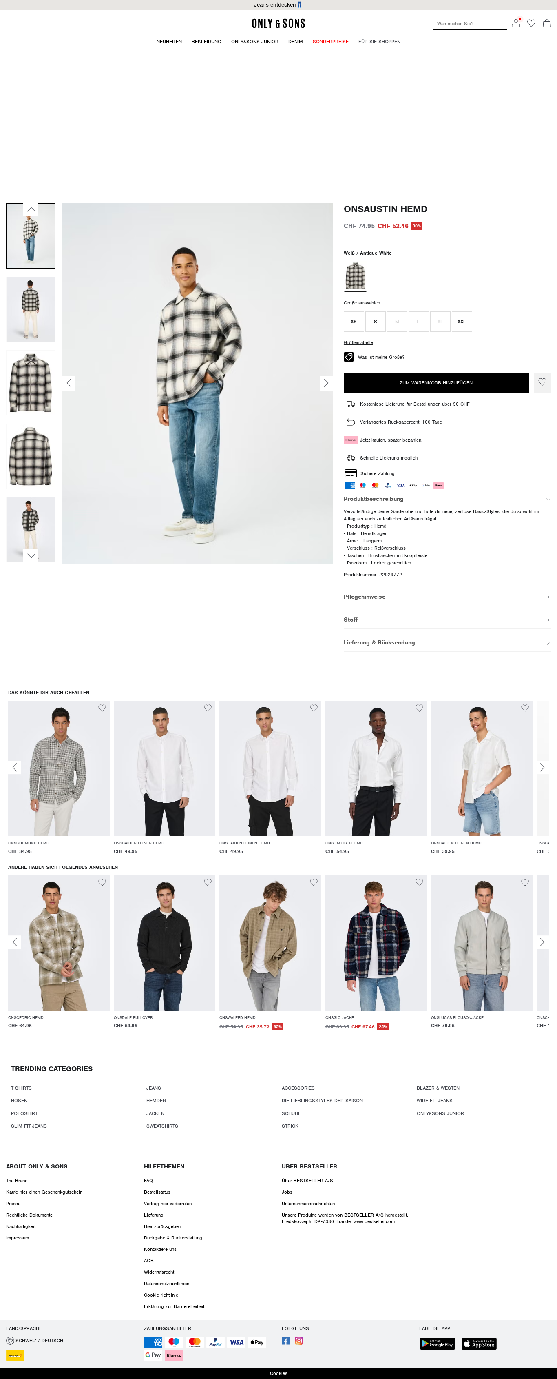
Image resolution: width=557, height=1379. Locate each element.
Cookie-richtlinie (161, 1295)
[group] (59, 782)
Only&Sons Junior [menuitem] (254, 41)
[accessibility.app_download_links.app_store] (481, 1344)
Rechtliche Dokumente (29, 1215)
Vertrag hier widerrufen (168, 1203)
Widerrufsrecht (159, 1272)
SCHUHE (291, 1113)
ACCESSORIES (298, 1088)
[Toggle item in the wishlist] (542, 383)
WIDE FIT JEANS (435, 1100)
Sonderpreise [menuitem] (331, 41)
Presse (13, 1203)
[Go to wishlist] (531, 25)
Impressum (17, 1238)
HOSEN (19, 1100)
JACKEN (155, 1113)
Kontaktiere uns (160, 1249)
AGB (149, 1260)
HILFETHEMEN (164, 1166)
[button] (354, 321)
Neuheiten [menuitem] (169, 41)
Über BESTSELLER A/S (307, 1180)
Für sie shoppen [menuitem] (379, 41)
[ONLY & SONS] (278, 26)
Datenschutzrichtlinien (166, 1283)
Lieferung (154, 1215)
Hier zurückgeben (162, 1226)
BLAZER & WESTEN (438, 1088)
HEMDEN (156, 1100)
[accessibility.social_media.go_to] (286, 1343)
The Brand (17, 1180)
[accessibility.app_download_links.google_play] (440, 1344)
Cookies (278, 1373)
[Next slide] (542, 768)
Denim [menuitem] (295, 41)
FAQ (148, 1180)
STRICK (290, 1126)
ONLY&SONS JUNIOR (440, 1113)
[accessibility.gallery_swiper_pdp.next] (30, 555)
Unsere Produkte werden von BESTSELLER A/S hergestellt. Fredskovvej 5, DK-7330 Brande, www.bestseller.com (345, 1218)
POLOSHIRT (24, 1113)
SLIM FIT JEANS (29, 1126)
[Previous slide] (14, 768)
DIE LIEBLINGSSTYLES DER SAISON (322, 1100)
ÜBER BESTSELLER (309, 1166)
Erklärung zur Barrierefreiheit (174, 1306)
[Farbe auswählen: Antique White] (355, 276)
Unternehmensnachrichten (308, 1203)
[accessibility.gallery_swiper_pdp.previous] (30, 209)
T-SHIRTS (21, 1088)
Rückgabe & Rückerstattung (173, 1238)
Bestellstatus (157, 1192)
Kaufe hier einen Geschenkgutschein (44, 1192)
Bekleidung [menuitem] (206, 41)
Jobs (287, 1192)
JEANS (153, 1088)
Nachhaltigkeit (20, 1226)
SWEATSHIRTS (162, 1126)
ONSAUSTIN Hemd (386, 209)
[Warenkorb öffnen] (547, 24)
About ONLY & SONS (37, 1166)
